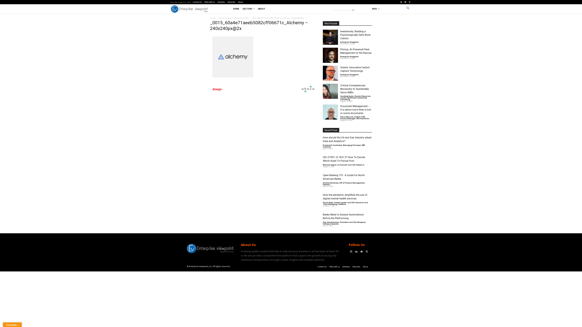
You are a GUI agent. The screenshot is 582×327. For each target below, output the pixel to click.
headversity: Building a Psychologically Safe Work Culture (355, 35)
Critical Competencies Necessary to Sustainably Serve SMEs (354, 89)
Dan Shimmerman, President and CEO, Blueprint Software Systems (344, 223)
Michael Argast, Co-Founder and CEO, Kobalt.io (343, 165)
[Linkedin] (401, 2)
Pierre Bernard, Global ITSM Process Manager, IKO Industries (354, 118)
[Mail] (405, 2)
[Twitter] (409, 2)
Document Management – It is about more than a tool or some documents (355, 110)
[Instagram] (351, 251)
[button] (408, 8)
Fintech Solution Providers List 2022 (233, 18)
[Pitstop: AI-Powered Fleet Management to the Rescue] (330, 55)
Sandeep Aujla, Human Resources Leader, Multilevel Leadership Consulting (355, 98)
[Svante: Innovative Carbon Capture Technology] (330, 73)
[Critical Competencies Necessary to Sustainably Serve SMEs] (330, 91)
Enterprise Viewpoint (349, 42)
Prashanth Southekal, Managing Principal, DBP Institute (344, 146)
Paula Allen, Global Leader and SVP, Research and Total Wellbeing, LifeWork (345, 203)
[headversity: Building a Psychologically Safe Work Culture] (330, 37)
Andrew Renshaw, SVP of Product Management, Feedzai (344, 184)
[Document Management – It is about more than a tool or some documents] (330, 112)
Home (212, 18)
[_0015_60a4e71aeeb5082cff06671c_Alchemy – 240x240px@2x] (233, 79)
